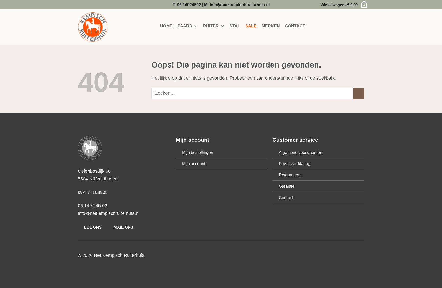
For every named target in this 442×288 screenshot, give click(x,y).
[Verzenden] (358, 93)
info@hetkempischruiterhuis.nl (108, 213)
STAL (234, 26)
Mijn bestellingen (197, 152)
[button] (342, 5)
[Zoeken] (316, 26)
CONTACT (295, 26)
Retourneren (290, 175)
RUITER (211, 26)
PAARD (185, 26)
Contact (286, 197)
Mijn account (193, 163)
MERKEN (271, 26)
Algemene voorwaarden (300, 152)
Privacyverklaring (294, 163)
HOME (166, 26)
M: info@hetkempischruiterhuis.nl (237, 4)
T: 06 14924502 (187, 4)
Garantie (286, 186)
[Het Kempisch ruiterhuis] (103, 27)
